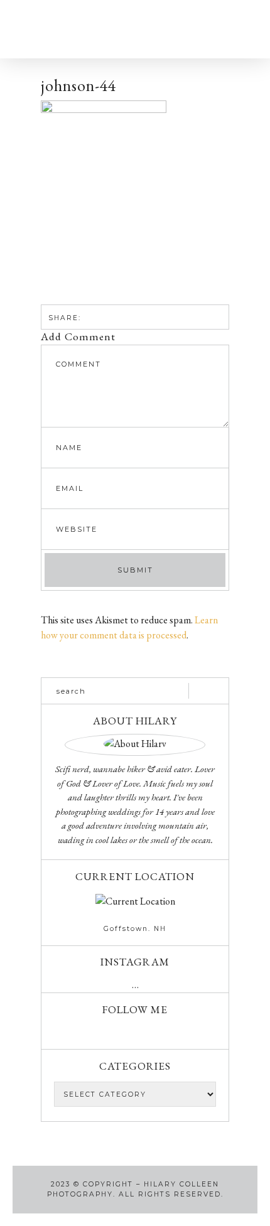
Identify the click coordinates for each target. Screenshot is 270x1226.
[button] (56, 29)
